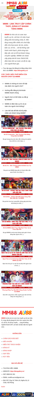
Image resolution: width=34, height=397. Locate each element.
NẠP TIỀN (6, 353)
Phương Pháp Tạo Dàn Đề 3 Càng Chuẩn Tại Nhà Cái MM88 (17, 290)
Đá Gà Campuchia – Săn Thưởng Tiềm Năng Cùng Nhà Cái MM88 (17, 135)
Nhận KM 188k (17, 10)
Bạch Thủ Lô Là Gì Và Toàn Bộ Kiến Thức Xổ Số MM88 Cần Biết (17, 259)
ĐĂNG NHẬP (7, 350)
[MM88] (17, 3)
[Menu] (2, 3)
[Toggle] (3, 84)
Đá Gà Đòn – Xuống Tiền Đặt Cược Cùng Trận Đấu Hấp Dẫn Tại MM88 (17, 197)
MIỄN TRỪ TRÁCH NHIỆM (11, 344)
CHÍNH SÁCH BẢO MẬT (11, 338)
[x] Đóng (28, 394)
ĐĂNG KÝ (6, 347)
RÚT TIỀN (6, 356)
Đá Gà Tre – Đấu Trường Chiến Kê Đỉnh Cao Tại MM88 (17, 166)
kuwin (3, 386)
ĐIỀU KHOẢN (7, 341)
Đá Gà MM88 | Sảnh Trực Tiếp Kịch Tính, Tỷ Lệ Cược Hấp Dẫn (17, 228)
